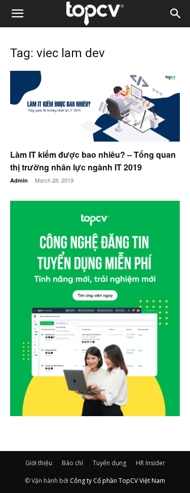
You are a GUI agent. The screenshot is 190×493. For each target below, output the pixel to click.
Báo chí (72, 463)
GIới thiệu (38, 463)
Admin (19, 180)
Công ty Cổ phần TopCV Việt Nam (117, 480)
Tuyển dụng (109, 463)
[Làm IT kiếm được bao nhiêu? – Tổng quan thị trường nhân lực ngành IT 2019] (95, 106)
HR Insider (150, 463)
